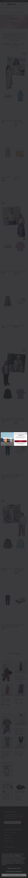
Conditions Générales (23, 443)
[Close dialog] (26, 433)
